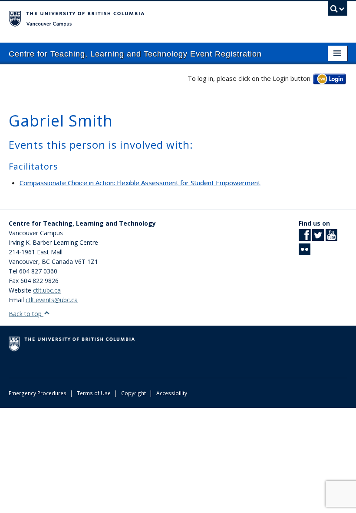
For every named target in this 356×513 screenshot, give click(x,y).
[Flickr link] (304, 252)
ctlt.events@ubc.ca (52, 300)
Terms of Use (94, 393)
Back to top (26, 314)
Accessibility (171, 393)
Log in (329, 78)
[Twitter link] (318, 237)
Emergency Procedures (37, 393)
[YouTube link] (331, 237)
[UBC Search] (337, 10)
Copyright (133, 393)
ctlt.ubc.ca (47, 290)
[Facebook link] (304, 237)
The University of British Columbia (153, 17)
